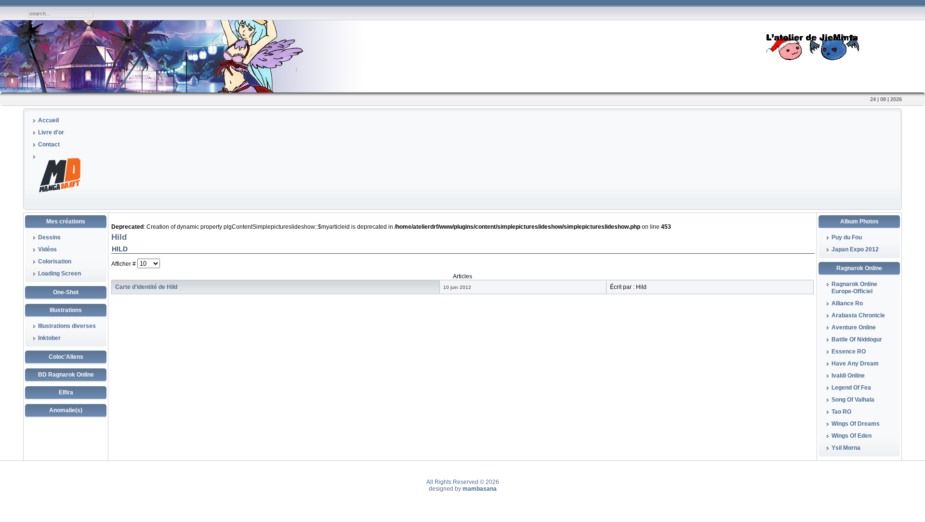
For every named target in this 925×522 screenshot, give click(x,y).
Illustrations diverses (67, 326)
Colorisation (54, 261)
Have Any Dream (855, 363)
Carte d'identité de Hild (146, 287)
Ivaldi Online (848, 375)
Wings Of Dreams (856, 423)
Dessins (49, 237)
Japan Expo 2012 (855, 249)
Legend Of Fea (851, 387)
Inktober (49, 338)
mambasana (479, 488)
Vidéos (47, 249)
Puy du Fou (847, 237)
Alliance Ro (847, 303)
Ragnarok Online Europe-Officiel (854, 288)
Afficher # (124, 264)
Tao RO (841, 411)
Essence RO (849, 351)
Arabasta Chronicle (858, 315)
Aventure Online (854, 327)
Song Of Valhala (853, 399)
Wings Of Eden (852, 435)
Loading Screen (59, 273)
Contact (49, 144)
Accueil (48, 120)
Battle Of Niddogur (857, 339)
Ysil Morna (846, 447)
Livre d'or (51, 132)
